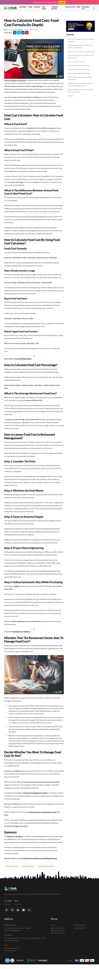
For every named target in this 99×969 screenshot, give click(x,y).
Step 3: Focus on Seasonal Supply (78, 69)
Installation (70, 7)
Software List (85, 8)
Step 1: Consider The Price (19, 461)
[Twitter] (23, 910)
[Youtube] (29, 910)
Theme (30, 7)
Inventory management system (16, 826)
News (78, 7)
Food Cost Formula (28, 866)
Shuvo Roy (9, 30)
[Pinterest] (12, 910)
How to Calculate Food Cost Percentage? (81, 51)
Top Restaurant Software (21, 631)
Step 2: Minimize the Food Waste (78, 65)
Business (37, 7)
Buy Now (62, 2)
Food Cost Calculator (12, 866)
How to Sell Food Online (23, 359)
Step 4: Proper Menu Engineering (79, 73)
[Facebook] (6, 910)
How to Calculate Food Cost (46, 866)
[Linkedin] (17, 910)
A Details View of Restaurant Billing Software (39, 858)
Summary (71, 96)
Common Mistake (54, 8)
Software (22, 7)
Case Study (44, 8)
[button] (94, 8)
